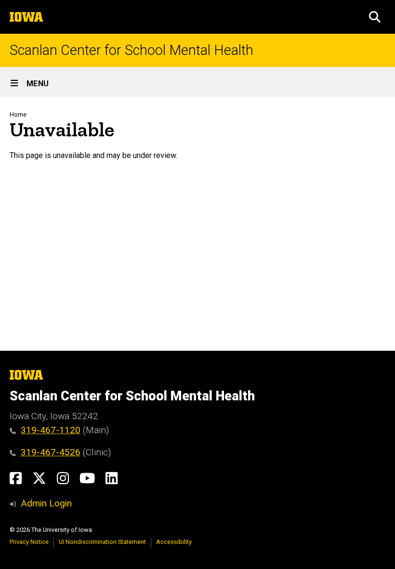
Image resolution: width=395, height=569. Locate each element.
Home (18, 114)
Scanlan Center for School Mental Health (131, 50)
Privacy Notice (29, 541)
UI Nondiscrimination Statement (102, 541)
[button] (375, 17)
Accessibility (174, 541)
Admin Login (46, 503)
